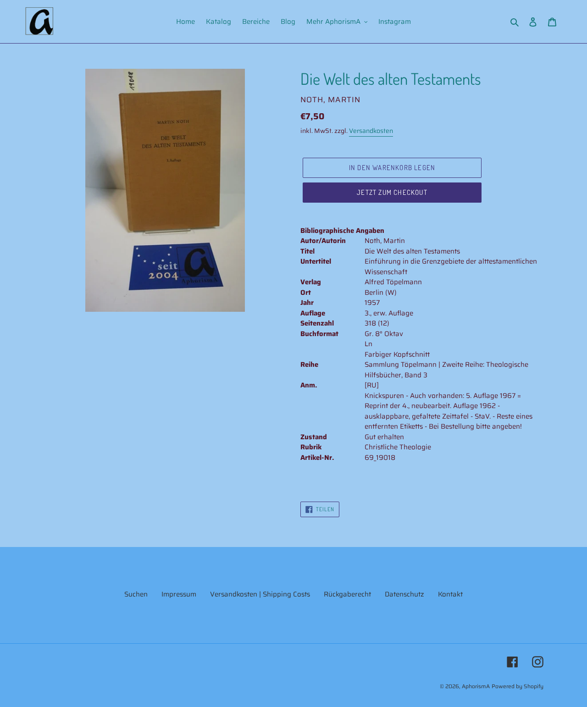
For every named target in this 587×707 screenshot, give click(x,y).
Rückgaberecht (347, 594)
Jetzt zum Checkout (392, 192)
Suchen (136, 594)
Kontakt (450, 594)
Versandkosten (371, 131)
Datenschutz (404, 594)
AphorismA (476, 686)
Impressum (178, 594)
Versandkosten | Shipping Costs (260, 594)
